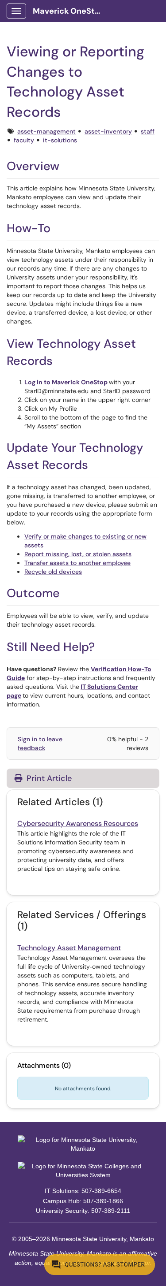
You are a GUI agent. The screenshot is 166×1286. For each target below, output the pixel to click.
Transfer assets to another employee (77, 563)
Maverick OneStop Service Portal (71, 11)
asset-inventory (108, 131)
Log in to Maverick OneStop (66, 382)
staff (147, 131)
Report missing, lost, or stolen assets (77, 554)
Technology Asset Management (69, 947)
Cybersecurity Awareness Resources (77, 823)
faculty (24, 140)
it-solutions (60, 140)
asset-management (46, 131)
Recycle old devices (53, 572)
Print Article (48, 778)
